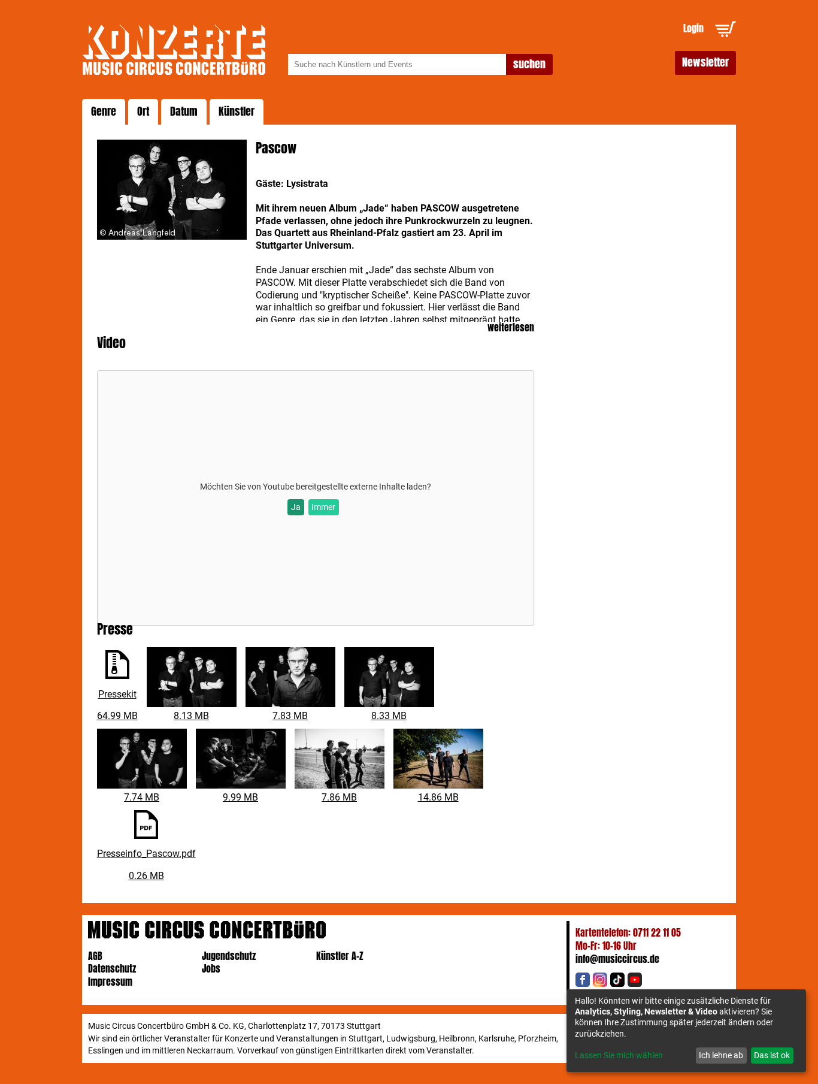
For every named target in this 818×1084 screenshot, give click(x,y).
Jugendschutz (229, 956)
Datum (184, 111)
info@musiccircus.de (617, 959)
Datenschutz (112, 969)
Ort (143, 111)
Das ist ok (772, 1055)
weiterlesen (510, 328)
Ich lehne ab (721, 1055)
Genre (103, 111)
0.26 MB (146, 875)
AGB (95, 956)
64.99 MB (117, 715)
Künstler (237, 111)
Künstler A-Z (339, 956)
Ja (296, 507)
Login (693, 28)
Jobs (211, 969)
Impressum (110, 982)
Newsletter (705, 62)
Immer (323, 507)
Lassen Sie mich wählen (619, 1055)
